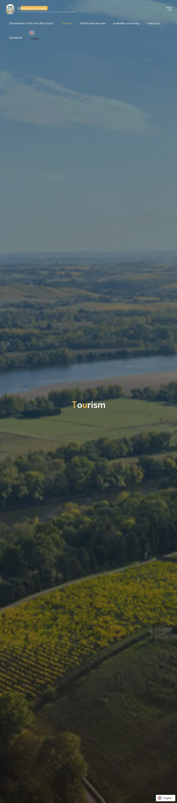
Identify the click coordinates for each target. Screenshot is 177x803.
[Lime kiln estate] (10, 9)
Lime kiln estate (32, 8)
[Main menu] (169, 9)
